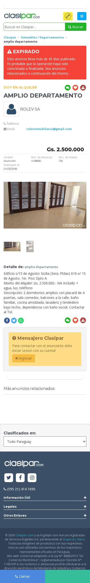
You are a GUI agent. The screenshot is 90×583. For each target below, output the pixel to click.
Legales (10, 506)
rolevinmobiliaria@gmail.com (49, 129)
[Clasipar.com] (22, 16)
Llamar (24, 576)
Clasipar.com (25, 535)
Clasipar (10, 37)
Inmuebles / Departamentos (42, 37)
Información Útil (17, 497)
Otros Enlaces (15, 515)
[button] (68, 16)
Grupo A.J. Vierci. (74, 539)
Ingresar (25, 358)
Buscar (77, 27)
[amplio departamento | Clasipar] (12, 243)
